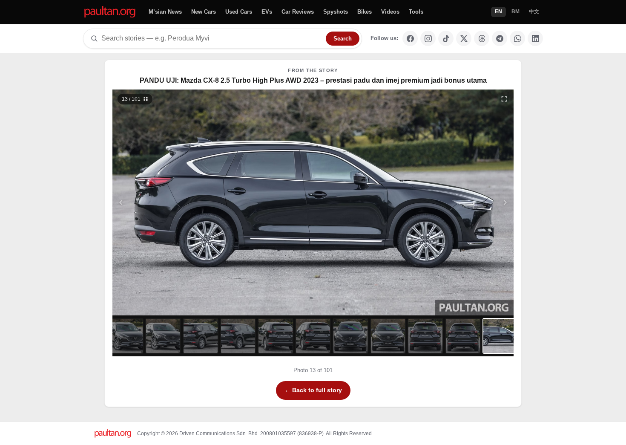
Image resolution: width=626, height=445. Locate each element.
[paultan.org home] (110, 12)
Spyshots (335, 12)
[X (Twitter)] (463, 38)
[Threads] (481, 38)
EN (498, 11)
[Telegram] (499, 38)
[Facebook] (410, 38)
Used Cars (238, 12)
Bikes (364, 12)
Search (342, 38)
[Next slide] (464, 202)
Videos (390, 12)
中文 (534, 11)
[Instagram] (428, 38)
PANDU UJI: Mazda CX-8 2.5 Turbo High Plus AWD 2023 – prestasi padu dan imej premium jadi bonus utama (313, 80)
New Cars (203, 12)
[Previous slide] (162, 202)
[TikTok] (446, 38)
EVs (266, 12)
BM (515, 11)
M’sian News (165, 12)
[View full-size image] (504, 99)
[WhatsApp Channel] (517, 38)
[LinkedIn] (535, 38)
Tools (416, 12)
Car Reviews (297, 12)
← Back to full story (313, 390)
